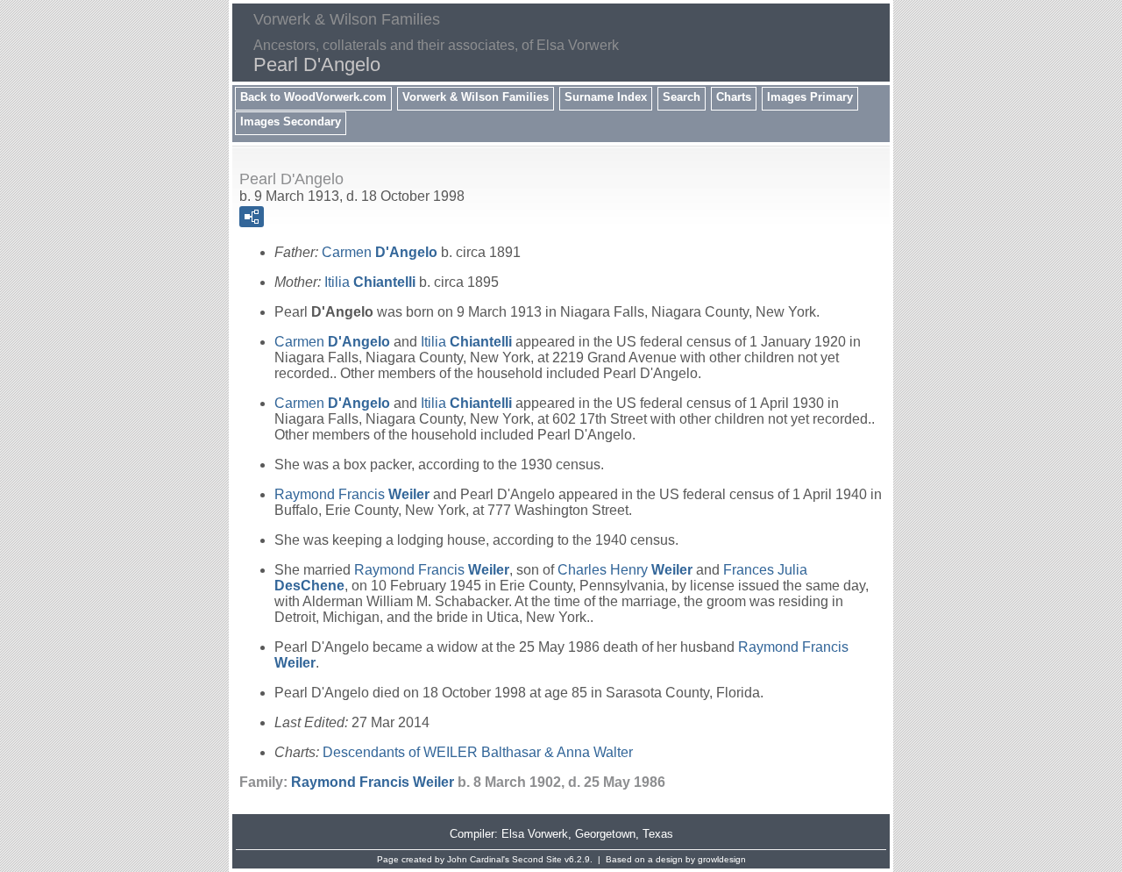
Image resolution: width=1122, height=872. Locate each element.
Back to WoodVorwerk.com (313, 97)
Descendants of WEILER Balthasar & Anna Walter (478, 752)
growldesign (722, 859)
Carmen (379, 252)
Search (681, 97)
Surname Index (606, 97)
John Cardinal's (478, 859)
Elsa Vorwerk (534, 833)
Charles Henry (624, 569)
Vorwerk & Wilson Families (475, 97)
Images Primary (810, 97)
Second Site (537, 859)
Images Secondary (290, 121)
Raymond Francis (352, 494)
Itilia (369, 282)
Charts (733, 97)
